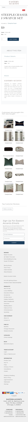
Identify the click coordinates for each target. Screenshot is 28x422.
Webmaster (7, 382)
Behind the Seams (8, 343)
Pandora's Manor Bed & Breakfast (12, 282)
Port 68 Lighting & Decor (10, 280)
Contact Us (7, 320)
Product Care (7, 360)
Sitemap (6, 384)
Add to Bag (13, 39)
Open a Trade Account (9, 354)
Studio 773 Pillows (8, 261)
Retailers (6, 326)
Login (5, 352)
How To (6, 362)
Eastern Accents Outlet (10, 276)
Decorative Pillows (9, 293)
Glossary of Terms (8, 367)
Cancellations (7, 369)
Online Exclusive (8, 310)
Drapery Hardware (8, 299)
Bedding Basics (8, 305)
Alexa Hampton (8, 272)
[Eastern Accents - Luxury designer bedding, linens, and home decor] (14, 2)
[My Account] (24, 3)
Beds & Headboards (9, 301)
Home (3, 7)
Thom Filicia (7, 267)
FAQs (5, 364)
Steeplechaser (12, 23)
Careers (6, 371)
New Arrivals (7, 288)
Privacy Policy (10, 229)
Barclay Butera (8, 265)
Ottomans (6, 303)
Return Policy (7, 377)
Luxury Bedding (8, 290)
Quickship (6, 312)
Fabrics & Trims (8, 308)
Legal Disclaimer (8, 379)
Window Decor (8, 297)
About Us (6, 318)
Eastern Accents (8, 254)
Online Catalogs (8, 337)
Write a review (7, 209)
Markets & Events (8, 331)
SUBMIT (14, 242)
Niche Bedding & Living (10, 259)
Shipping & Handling (9, 375)
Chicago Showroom (9, 328)
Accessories (7, 295)
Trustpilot (14, 395)
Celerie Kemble (8, 269)
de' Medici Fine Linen (9, 257)
